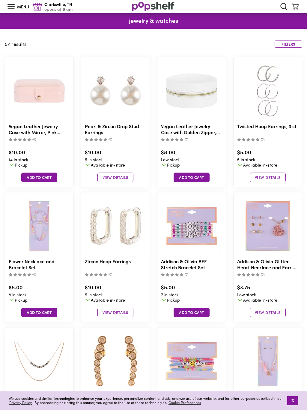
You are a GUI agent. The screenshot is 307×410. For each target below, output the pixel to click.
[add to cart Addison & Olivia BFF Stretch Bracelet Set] (192, 312)
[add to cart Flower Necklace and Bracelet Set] (39, 312)
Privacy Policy (20, 402)
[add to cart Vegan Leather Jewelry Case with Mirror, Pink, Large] (39, 177)
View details (116, 177)
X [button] (292, 400)
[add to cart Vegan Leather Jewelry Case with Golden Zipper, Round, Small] (192, 177)
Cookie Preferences (184, 402)
